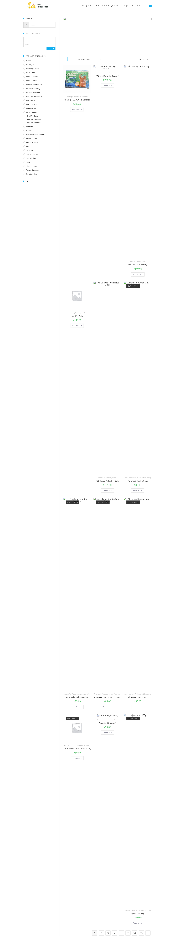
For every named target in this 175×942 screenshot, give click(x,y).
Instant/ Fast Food (33, 92)
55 (141, 933)
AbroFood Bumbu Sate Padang (107, 697)
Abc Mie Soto (77, 316)
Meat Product (31, 112)
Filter (51, 49)
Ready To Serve (32, 142)
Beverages (70, 96)
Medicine (114, 720)
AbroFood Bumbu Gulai (138, 481)
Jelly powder (30, 100)
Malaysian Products (33, 108)
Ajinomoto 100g (137, 913)
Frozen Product (32, 76)
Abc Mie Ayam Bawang (137, 264)
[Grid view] (65, 59)
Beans (28, 61)
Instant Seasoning (145, 478)
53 (128, 933)
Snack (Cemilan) (32, 154)
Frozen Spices (31, 80)
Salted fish (30, 150)
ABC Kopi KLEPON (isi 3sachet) (77, 100)
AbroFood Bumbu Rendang (77, 697)
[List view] (71, 59)
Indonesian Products (81, 96)
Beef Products (32, 116)
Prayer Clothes (31, 138)
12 (144, 59)
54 (134, 933)
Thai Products (31, 166)
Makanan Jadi (31, 104)
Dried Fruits (30, 72)
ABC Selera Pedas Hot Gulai (107, 481)
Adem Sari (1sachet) (107, 723)
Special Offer (31, 158)
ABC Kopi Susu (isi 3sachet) (107, 76)
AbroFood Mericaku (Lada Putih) (77, 748)
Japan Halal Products (34, 96)
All (150, 59)
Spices (28, 162)
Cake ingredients (32, 69)
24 (147, 59)
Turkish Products (32, 170)
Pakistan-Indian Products (35, 134)
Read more (137, 490)
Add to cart (77, 109)
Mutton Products (33, 122)
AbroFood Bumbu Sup (137, 697)
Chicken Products (34, 119)
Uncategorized (140, 261)
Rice (27, 146)
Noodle (132, 261)
